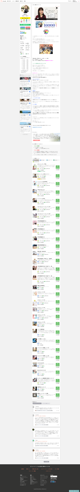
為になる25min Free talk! (42, 370)
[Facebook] (51, 482)
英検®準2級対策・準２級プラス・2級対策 (45, 258)
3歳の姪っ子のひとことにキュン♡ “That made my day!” (24, 104)
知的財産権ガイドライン (34, 481)
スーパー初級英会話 (41, 329)
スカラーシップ (22, 482)
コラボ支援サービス (43, 480)
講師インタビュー (33, 478)
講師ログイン (32, 477)
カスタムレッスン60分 (41, 307)
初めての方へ (9, 1)
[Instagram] (55, 482)
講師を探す (17, 1)
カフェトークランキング (44, 477)
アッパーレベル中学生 (41, 198)
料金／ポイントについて (23, 477)
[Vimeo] (54, 482)
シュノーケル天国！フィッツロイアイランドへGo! (24, 115)
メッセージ (22, 27)
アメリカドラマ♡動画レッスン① (43, 347)
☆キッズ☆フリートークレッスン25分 (44, 206)
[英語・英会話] (29, 81)
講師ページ (32, 476)
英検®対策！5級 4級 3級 (42, 251)
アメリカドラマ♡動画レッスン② (43, 355)
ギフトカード (42, 479)
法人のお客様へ (22, 481)
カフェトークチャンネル (44, 476)
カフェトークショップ (43, 478)
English (57, 6)
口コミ (28, 28)
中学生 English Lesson (41, 189)
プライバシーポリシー (43, 482)
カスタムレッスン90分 (41, 322)
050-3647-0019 (54, 479)
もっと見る (36, 140)
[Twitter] (52, 482)
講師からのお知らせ (33, 479)
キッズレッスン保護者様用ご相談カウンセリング (46, 378)
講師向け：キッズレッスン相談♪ (43, 393)
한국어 (59, 6)
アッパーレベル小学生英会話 (42, 181)
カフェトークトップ (23, 476)
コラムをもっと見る (25, 134)
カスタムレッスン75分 (41, 314)
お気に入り (28, 27)
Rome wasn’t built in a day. (24, 81)
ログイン (70, 1)
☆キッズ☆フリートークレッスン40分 (44, 213)
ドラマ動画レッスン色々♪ (42, 338)
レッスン (13, 1)
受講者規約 (21, 479)
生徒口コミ (21, 1)
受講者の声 (21, 478)
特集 (24, 1)
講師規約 (31, 480)
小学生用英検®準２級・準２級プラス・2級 (45, 266)
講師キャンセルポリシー (34, 482)
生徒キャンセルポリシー (23, 480)
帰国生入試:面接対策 (41, 285)
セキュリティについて (43, 481)
